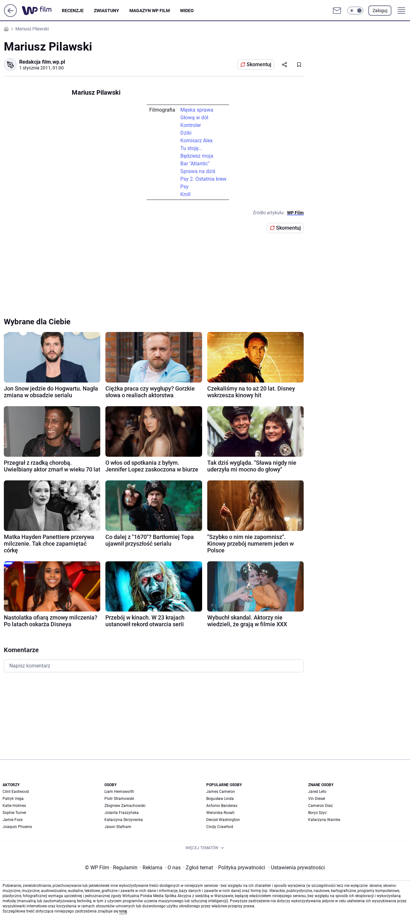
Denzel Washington (223, 819)
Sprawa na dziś (197, 171)
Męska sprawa (196, 110)
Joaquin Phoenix (17, 827)
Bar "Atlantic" (194, 164)
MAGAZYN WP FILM (149, 10)
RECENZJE (73, 10)
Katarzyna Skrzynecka (123, 819)
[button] (355, 10)
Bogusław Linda (220, 798)
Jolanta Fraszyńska (121, 812)
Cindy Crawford (219, 827)
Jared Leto (317, 791)
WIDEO (187, 10)
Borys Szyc (317, 812)
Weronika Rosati (220, 812)
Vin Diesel (316, 798)
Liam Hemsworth (119, 791)
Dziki (186, 133)
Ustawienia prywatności (296, 868)
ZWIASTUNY (106, 10)
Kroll (185, 194)
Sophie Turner (14, 812)
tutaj (123, 911)
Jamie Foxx (13, 819)
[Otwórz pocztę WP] (337, 10)
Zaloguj (380, 10)
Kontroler (190, 125)
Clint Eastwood (16, 791)
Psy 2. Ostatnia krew (203, 179)
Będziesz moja (196, 156)
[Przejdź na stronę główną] (10, 15)
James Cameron (220, 791)
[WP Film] (42, 10)
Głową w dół (194, 118)
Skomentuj (259, 64)
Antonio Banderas (221, 805)
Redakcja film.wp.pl (42, 62)
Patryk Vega (13, 798)
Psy (184, 187)
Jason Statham (117, 827)
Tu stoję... (191, 148)
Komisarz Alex (196, 141)
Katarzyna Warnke (324, 819)
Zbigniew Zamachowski (124, 805)
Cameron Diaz (320, 805)
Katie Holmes (14, 805)
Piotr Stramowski (119, 798)
